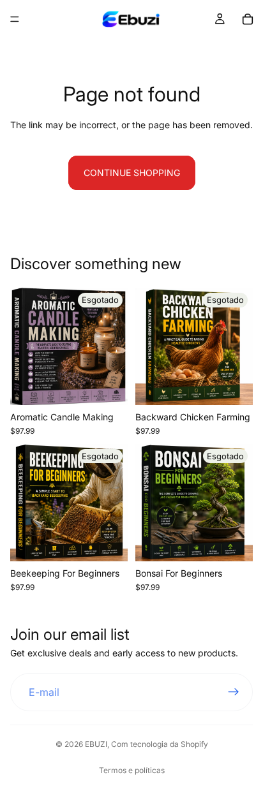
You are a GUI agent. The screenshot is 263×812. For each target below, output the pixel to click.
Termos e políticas (132, 770)
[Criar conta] (233, 692)
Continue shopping (132, 172)
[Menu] (14, 19)
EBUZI (96, 744)
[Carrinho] (248, 19)
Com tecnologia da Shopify (159, 744)
